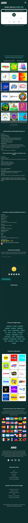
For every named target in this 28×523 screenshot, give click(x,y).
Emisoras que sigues (9, 61)
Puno (6, 341)
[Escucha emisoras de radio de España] (4, 427)
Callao (4, 330)
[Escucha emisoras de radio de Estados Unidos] (24, 435)
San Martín (11, 341)
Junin (9, 332)
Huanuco (23, 330)
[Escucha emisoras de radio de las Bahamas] (8, 439)
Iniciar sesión (20, 61)
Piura (24, 339)
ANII (20, 506)
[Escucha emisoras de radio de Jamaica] (20, 439)
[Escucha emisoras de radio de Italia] (16, 427)
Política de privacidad (14, 497)
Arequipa (7, 328)
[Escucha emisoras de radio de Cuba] (12, 423)
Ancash (15, 326)
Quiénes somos (14, 491)
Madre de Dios (19, 336)
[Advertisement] (14, 41)
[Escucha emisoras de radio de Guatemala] (4, 435)
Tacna (16, 341)
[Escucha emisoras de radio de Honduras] (8, 435)
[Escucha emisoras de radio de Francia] (8, 427)
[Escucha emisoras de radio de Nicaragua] (12, 435)
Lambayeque (15, 334)
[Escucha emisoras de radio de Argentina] (8, 419)
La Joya (14, 332)
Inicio (14, 471)
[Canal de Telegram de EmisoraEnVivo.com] (11, 460)
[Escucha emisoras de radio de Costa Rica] (8, 423)
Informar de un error (14, 489)
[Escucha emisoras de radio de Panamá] (16, 435)
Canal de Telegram (14, 477)
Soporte (14, 475)
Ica (6, 332)
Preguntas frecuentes (14, 492)
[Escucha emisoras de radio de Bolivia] (16, 419)
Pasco (19, 339)
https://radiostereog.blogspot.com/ (10, 237)
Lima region (7, 336)
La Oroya (8, 334)
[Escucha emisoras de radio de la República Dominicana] (16, 423)
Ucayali (14, 343)
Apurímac (20, 326)
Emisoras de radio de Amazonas (14, 57)
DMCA (14, 494)
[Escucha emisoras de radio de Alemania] (20, 423)
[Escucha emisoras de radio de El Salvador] (24, 431)
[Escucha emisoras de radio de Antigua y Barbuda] (4, 419)
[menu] (25, 3)
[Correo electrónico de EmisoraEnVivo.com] (19, 460)
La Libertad (20, 332)
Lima (21, 334)
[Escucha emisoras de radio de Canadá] (20, 435)
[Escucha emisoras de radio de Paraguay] (20, 427)
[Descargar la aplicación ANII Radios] (8, 460)
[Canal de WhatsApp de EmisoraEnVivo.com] (15, 460)
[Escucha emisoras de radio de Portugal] (8, 431)
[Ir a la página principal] (14, 448)
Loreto (13, 336)
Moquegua (5, 339)
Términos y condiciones (14, 495)
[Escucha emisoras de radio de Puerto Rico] (4, 431)
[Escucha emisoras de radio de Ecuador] (24, 423)
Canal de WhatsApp (14, 479)
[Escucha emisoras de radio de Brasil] (20, 419)
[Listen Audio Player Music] (19, 22)
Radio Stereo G (14, 7)
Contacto (14, 474)
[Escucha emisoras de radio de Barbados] (12, 439)
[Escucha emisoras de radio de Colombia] (4, 423)
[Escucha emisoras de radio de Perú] (24, 427)
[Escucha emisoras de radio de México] (4, 439)
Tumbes (21, 341)
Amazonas (9, 326)
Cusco (9, 330)
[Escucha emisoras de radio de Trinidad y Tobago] (24, 439)
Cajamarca (20, 328)
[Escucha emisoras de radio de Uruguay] (16, 431)
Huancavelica (16, 330)
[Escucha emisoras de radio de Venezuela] (20, 431)
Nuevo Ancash (13, 339)
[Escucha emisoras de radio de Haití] (16, 439)
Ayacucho (13, 328)
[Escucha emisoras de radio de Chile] (24, 419)
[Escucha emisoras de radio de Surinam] (12, 431)
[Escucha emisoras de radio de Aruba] (12, 419)
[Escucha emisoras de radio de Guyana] (12, 427)
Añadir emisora (14, 472)
